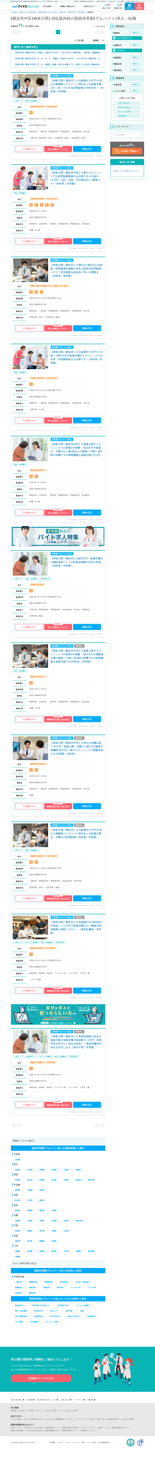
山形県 (66, 1170)
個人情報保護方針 (104, 1442)
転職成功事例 (112, 1419)
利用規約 (30, 1400)
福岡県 (17, 1251)
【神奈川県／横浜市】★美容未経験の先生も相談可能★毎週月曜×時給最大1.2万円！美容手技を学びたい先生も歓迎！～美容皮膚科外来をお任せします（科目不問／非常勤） (76, 1042)
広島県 (54, 1231)
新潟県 (17, 1190)
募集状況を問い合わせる (58, 719)
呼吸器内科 (48, 1282)
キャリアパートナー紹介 (85, 1419)
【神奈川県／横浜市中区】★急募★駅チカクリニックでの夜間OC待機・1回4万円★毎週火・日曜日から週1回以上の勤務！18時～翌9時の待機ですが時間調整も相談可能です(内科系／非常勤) (76, 450)
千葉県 (66, 1180)
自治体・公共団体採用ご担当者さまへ (84, 1)
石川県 (29, 1200)
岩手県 (29, 1170)
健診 (82, 1311)
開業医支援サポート (120, 1427)
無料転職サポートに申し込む (41, 1378)
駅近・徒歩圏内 (21, 1311)
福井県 (41, 1200)
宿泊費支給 (38, 1316)
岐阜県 (17, 1210)
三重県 (54, 1210)
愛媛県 (41, 1241)
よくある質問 (120, 1)
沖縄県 (17, 1257)
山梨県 (29, 1190)
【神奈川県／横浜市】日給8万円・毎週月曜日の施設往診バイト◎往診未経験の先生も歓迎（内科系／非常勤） (76, 562)
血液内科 (18, 1293)
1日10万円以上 (55, 1316)
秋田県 (54, 1170)
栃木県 (29, 1180)
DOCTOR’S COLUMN (33, 1427)
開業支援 (90, 1400)
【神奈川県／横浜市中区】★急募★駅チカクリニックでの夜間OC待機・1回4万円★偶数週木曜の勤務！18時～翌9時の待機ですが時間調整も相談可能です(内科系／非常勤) (77, 656)
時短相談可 (91, 1316)
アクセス (60, 1442)
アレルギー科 (75, 1287)
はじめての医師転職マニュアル (59, 1419)
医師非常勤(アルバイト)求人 (47, 12)
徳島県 (17, 1241)
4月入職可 (19, 1322)
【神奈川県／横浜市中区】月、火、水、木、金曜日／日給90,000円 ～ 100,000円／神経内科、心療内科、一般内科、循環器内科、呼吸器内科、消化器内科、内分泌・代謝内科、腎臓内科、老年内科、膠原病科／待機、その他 (59, 58)
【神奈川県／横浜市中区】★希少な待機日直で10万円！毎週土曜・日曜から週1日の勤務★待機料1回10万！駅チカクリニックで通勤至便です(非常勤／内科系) (76, 748)
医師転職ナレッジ (52, 1427)
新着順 (96, 40)
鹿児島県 (91, 1251)
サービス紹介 (16, 1419)
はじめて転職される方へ (34, 1419)
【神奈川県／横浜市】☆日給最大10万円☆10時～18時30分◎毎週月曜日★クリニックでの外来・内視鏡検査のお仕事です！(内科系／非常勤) (76, 357)
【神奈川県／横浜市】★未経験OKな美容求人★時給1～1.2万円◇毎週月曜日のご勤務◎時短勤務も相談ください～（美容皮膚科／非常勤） (76, 927)
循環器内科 (33, 1282)
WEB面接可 (34, 1322)
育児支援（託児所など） (41, 1305)
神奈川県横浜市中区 (124, 38)
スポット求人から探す (69, 1410)
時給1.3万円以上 (74, 1316)
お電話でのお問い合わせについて (135, 1)
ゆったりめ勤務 (83, 1305)
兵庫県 (54, 1221)
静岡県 (29, 1210)
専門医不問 (38, 1311)
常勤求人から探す (18, 1410)
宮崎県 (78, 1251)
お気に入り (30, 149)
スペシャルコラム (88, 1427)
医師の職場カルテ (52, 1430)
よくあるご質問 (127, 1419)
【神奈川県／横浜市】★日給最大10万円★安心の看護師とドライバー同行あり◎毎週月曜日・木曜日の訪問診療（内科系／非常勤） (76, 833)
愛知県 (41, 1210)
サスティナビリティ (72, 1442)
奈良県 (66, 1221)
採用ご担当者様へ (17, 1400)
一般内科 (18, 1282)
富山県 (17, 1200)
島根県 (29, 1231)
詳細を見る (87, 149)
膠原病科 (32, 1293)
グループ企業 (91, 1442)
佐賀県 (29, 1251)
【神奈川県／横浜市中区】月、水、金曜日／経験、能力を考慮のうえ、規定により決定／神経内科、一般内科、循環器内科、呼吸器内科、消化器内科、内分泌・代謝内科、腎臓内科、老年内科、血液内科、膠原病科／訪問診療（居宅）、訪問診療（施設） (59, 64)
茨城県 (17, 1180)
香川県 (29, 1241)
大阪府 (41, 1221)
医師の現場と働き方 (70, 1427)
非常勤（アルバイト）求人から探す (42, 1410)
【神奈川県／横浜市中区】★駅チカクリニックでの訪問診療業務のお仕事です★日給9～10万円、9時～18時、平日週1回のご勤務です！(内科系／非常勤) (75, 178)
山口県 (66, 1231)
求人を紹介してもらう (58, 149)
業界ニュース (103, 1427)
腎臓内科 (18, 1287)
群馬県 (41, 1180)
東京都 (78, 1180)
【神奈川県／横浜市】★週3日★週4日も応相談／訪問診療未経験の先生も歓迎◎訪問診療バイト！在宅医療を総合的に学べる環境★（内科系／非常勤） (76, 270)
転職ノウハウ (16, 1427)
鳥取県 (17, 1231)
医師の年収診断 (17, 1430)
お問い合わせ (65, 1400)
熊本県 (54, 1251)
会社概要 (52, 1442)
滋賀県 (17, 1221)
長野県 (41, 1190)
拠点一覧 (112, 1)
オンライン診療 (52, 1322)
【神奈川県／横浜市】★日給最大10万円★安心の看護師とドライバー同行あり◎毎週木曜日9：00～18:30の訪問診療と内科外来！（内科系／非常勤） (77, 86)
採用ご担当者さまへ (102, 1)
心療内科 (46, 1287)
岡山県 (41, 1231)
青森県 (17, 1170)
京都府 (29, 1221)
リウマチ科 (92, 1287)
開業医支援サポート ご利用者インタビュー (79, 1430)
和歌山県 (79, 1221)
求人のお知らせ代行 (34, 1430)
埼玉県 (54, 1180)
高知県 (54, 1241)
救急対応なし (20, 1305)
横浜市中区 (71, 12)
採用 (83, 1442)
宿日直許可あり (64, 1305)
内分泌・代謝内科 (82, 1282)
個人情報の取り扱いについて (47, 1400)
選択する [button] (136, 33)
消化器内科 (81, 12)
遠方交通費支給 (21, 1316)
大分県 (66, 1251)
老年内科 (60, 1287)
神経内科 (32, 1287)
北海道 (17, 1159)
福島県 (78, 1170)
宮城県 (41, 1170)
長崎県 (41, 1251)
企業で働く (69, 1311)
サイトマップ (78, 1400)
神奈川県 (62, 12)
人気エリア (54, 1311)
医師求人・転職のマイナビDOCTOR (24, 12)
